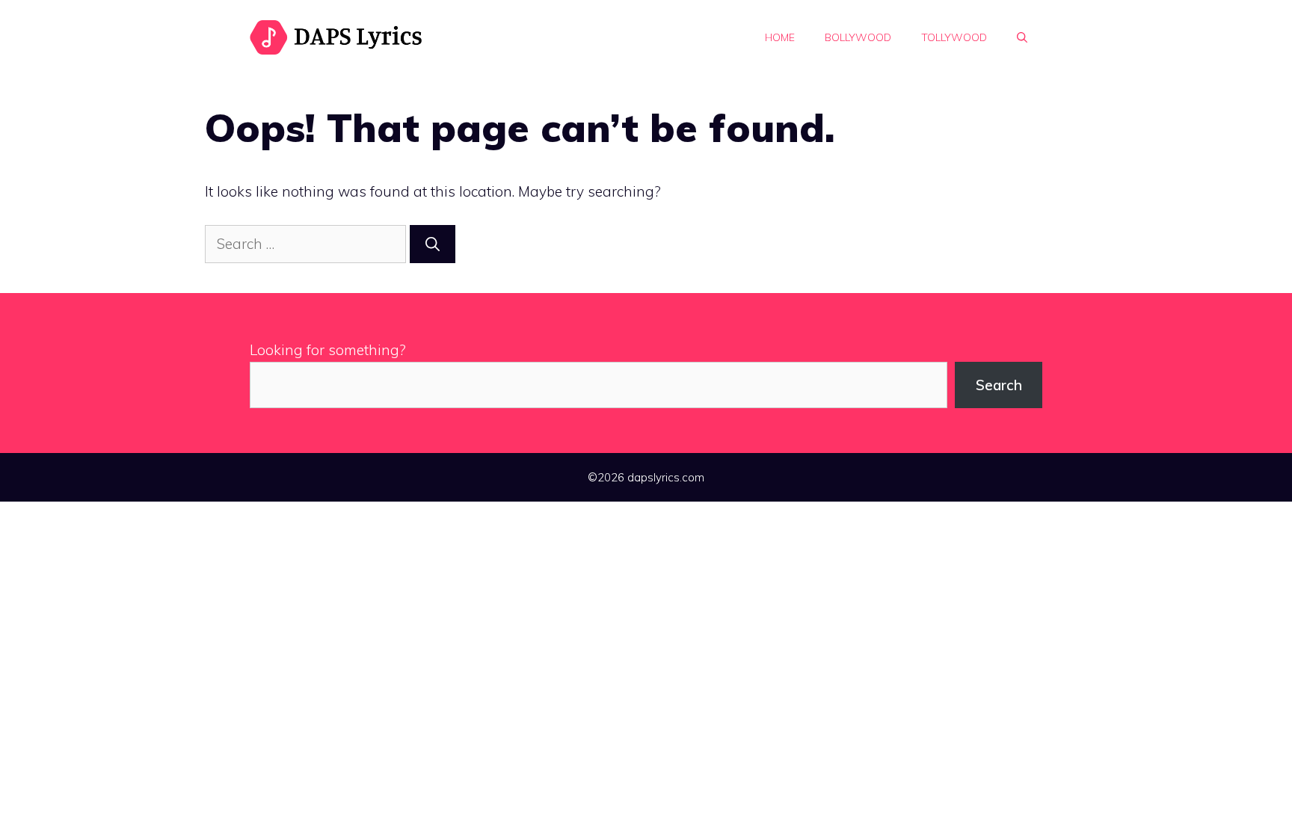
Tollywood (954, 37)
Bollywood (858, 37)
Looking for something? (328, 350)
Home (780, 37)
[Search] (432, 244)
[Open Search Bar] (1022, 37)
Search (999, 385)
